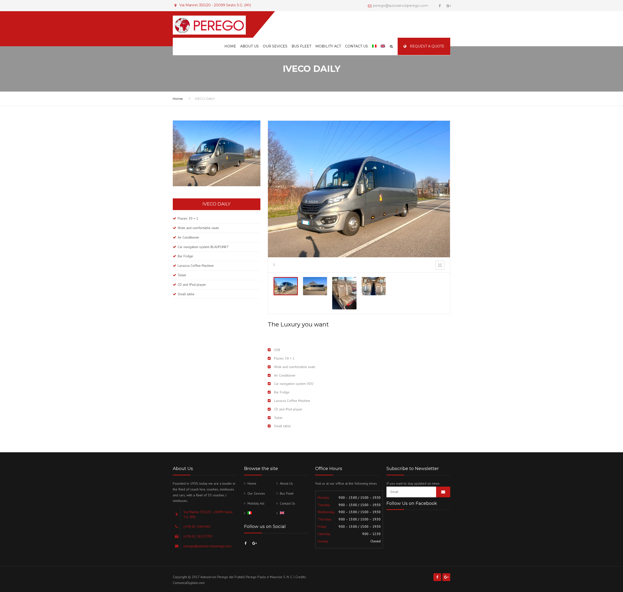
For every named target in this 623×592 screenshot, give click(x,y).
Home (230, 46)
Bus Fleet (301, 46)
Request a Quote (426, 46)
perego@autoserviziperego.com (400, 5)
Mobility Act (328, 46)
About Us (249, 46)
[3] (344, 293)
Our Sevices (275, 46)
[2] (315, 286)
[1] (286, 286)
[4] (373, 286)
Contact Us (356, 46)
